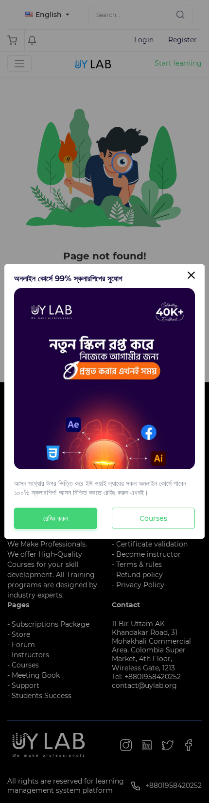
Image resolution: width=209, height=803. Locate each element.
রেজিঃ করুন (55, 518)
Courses (153, 518)
